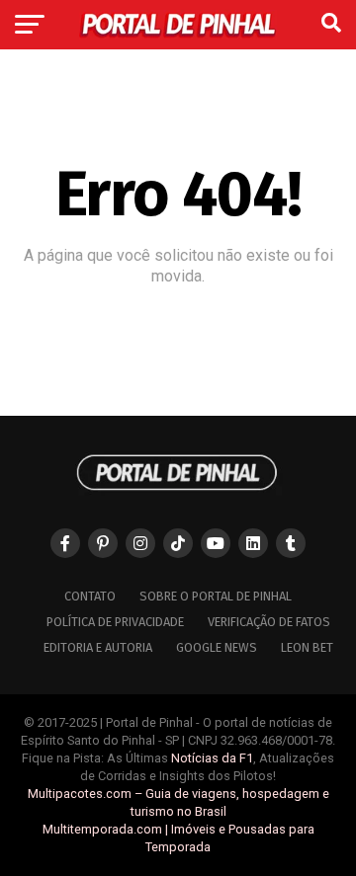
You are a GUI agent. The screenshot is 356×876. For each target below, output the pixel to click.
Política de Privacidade (115, 621)
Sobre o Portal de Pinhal (215, 596)
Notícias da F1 (212, 758)
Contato (90, 596)
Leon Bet (307, 647)
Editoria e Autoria (98, 647)
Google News (216, 647)
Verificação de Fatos (269, 621)
